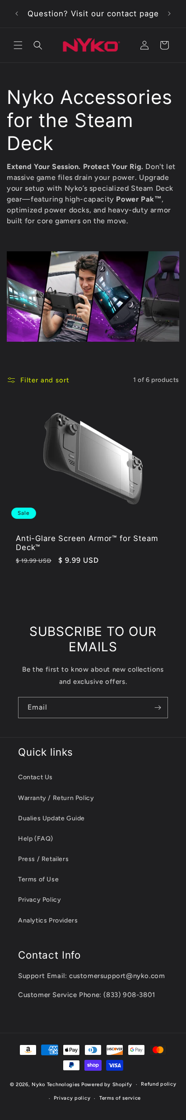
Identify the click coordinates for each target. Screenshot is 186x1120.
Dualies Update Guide (51, 818)
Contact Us (35, 777)
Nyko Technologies (56, 1084)
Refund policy (158, 1084)
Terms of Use (38, 879)
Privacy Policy (39, 900)
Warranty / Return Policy (56, 798)
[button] (18, 45)
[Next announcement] (169, 14)
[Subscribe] (157, 707)
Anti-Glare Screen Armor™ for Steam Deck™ (87, 542)
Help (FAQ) (35, 838)
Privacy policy (72, 1098)
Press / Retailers (43, 859)
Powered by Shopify (106, 1084)
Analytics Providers (48, 920)
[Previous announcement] (17, 14)
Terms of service (120, 1098)
